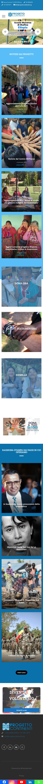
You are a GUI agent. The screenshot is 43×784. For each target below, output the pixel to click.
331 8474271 (7, 5)
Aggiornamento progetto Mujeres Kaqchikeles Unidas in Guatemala (21, 248)
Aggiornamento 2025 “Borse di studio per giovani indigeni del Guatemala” (21, 201)
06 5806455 (29, 2)
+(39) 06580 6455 (11, 733)
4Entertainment (26, 768)
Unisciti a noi (21, 710)
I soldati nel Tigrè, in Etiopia (21, 655)
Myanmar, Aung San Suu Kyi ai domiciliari (21, 548)
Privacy (21, 776)
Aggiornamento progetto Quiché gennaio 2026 (21, 104)
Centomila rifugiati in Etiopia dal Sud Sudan (21, 601)
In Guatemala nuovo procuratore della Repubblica (21, 505)
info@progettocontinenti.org (14, 736)
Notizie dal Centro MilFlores (21, 159)
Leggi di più (20, 112)
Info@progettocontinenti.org (23, 4)
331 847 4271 (25, 733)
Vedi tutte (21, 672)
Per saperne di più (21, 37)
